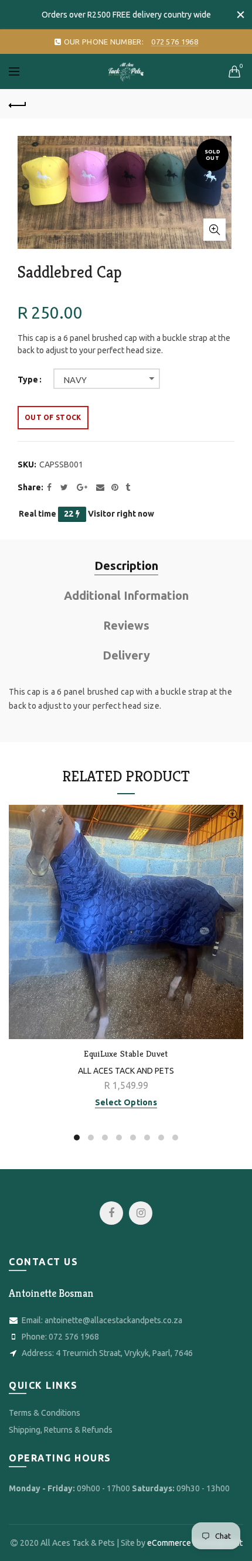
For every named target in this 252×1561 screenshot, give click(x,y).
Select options (126, 1102)
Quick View (233, 815)
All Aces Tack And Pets (126, 1070)
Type (28, 379)
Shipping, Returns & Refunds (61, 1429)
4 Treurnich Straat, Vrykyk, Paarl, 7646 (124, 1353)
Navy (75, 380)
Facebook (111, 1213)
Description (126, 565)
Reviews (126, 625)
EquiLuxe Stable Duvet (126, 1053)
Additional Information (126, 595)
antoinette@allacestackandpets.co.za (113, 1320)
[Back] (17, 103)
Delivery (126, 655)
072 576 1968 (74, 1336)
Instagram (140, 1213)
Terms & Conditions (44, 1412)
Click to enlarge (214, 229)
